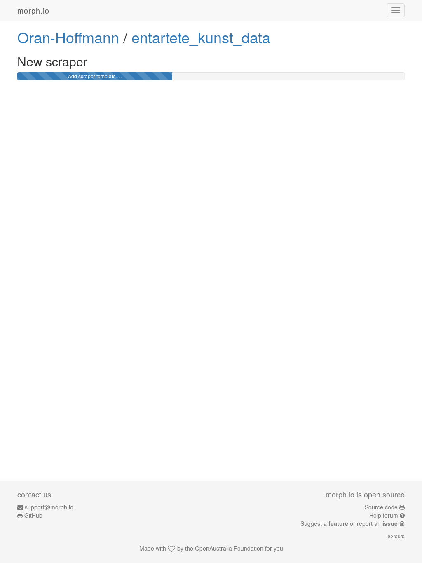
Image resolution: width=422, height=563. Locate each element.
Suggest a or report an (349, 523)
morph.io (33, 10)
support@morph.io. (50, 507)
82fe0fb (396, 536)
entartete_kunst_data (200, 36)
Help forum (383, 515)
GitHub (33, 515)
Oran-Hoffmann (68, 36)
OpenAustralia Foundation (229, 548)
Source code (381, 507)
